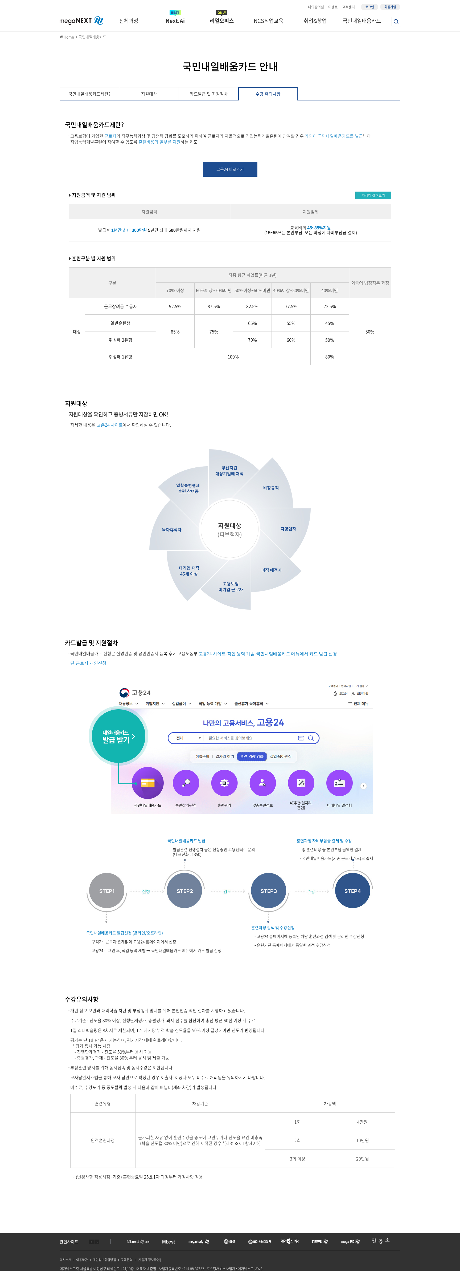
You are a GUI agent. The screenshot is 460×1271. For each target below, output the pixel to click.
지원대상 (149, 94)
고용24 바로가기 (230, 169)
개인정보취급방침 (104, 1259)
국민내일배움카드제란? (89, 94)
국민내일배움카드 (362, 21)
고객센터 (348, 6)
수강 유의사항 (268, 94)
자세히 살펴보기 (373, 195)
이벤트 (333, 6)
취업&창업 (315, 21)
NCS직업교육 (268, 21)
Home (69, 36)
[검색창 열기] (396, 21)
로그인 (369, 7)
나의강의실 (316, 6)
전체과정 (128, 21)
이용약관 (82, 1259)
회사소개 (65, 1259)
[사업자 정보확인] (149, 1259)
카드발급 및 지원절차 (209, 94)
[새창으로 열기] (138, 1240)
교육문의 (127, 1259)
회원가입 (390, 7)
